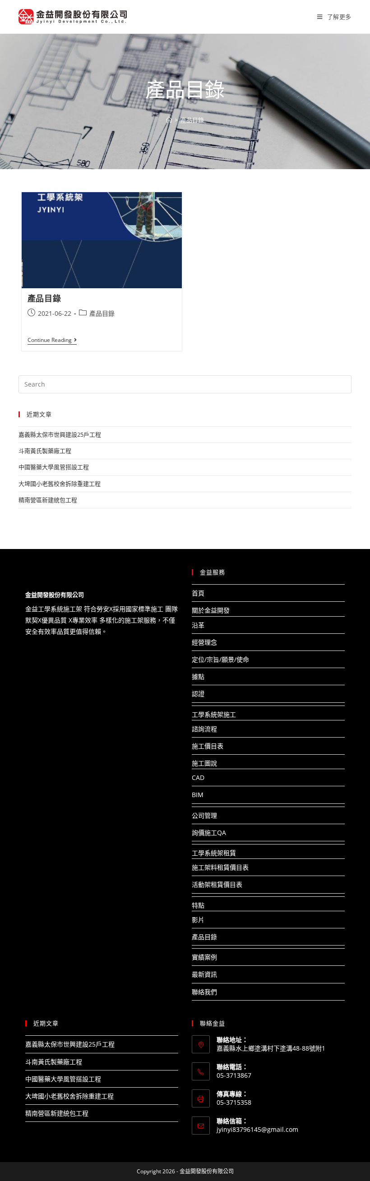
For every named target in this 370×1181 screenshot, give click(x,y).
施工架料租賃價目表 (220, 867)
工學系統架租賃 (214, 853)
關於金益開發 (211, 610)
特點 (198, 905)
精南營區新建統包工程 (47, 500)
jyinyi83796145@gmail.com (257, 1129)
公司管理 (204, 815)
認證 (198, 693)
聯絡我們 (204, 991)
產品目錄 (44, 298)
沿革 (198, 625)
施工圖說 (204, 763)
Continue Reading (52, 341)
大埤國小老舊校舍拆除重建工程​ (59, 484)
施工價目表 (207, 746)
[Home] (169, 120)
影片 (198, 919)
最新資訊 (204, 974)
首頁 (198, 593)
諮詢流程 (204, 728)
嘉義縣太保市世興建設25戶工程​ (59, 434)
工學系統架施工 (214, 714)
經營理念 (204, 642)
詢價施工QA (209, 832)
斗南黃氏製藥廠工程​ (44, 451)
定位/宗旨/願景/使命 (220, 659)
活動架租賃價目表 (217, 884)
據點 (198, 676)
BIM (198, 794)
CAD (198, 777)
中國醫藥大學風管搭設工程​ (53, 467)
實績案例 (204, 957)
